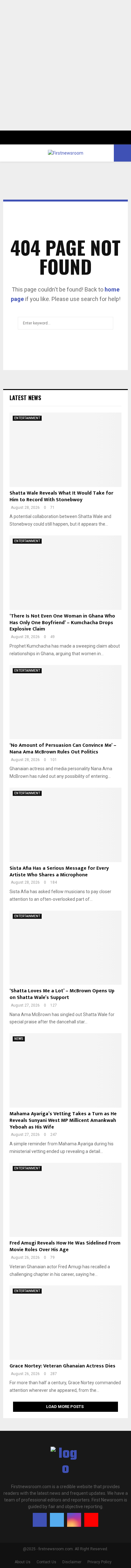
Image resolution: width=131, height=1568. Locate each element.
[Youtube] (91, 1520)
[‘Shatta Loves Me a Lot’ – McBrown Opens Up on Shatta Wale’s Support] (65, 948)
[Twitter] (57, 1520)
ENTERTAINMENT (27, 418)
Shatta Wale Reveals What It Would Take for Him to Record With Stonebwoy (61, 496)
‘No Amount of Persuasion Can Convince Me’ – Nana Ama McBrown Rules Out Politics (63, 748)
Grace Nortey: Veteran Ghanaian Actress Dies (62, 1366)
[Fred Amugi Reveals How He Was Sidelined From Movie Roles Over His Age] (65, 1200)
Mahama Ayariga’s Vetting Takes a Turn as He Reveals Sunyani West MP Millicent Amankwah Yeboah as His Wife (63, 1120)
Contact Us (46, 1562)
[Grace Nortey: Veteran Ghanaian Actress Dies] (65, 1322)
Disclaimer (71, 1562)
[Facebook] (40, 1520)
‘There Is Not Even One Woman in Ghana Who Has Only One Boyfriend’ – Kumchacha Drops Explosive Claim (62, 623)
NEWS (18, 1038)
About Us (23, 1562)
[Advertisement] (65, 65)
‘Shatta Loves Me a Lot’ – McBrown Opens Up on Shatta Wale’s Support (62, 994)
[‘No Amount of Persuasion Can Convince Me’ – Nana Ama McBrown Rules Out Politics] (65, 702)
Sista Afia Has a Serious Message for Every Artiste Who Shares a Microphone (59, 871)
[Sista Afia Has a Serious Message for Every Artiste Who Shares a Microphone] (65, 825)
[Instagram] (74, 1520)
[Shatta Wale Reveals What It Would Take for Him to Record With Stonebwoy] (65, 450)
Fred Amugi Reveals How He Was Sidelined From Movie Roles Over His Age (65, 1246)
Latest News (25, 398)
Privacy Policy (99, 1562)
